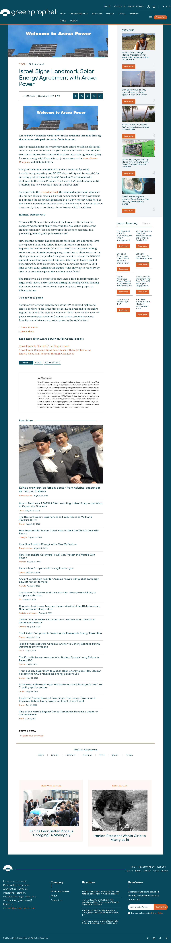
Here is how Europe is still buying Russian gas (46, 568)
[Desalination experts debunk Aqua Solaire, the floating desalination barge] (138, 186)
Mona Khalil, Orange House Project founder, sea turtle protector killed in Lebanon (135, 56)
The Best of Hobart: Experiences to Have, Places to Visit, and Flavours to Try (100, 913)
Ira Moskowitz (30, 96)
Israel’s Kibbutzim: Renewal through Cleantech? (46, 353)
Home (21, 510)
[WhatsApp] (94, 96)
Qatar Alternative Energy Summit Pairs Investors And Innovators (124, 281)
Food (21, 651)
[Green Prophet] (8, 868)
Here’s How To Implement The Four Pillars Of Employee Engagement (143, 281)
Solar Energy (52, 363)
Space (22, 664)
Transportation (25, 496)
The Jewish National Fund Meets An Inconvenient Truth (143, 304)
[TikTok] (160, 938)
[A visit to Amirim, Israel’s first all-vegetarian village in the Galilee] (138, 114)
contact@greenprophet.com (18, 908)
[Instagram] (166, 6)
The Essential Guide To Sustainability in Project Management (124, 235)
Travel (21, 524)
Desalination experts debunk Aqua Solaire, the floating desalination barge (135, 200)
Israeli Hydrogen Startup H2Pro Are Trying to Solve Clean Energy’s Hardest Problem (135, 163)
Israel (38, 363)
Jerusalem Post (49, 192)
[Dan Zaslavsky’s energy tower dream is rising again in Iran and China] (138, 79)
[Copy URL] (100, 96)
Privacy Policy (157, 913)
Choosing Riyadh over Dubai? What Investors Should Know (123, 258)
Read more (128, 66)
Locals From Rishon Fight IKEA (123, 302)
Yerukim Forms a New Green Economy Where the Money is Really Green (144, 235)
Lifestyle (23, 538)
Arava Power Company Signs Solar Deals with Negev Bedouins (55, 349)
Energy (22, 572)
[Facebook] (163, 6)
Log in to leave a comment (31, 736)
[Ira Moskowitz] (20, 96)
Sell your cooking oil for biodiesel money (144, 256)
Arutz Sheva (27, 331)
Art (20, 600)
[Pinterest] (87, 96)
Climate (22, 627)
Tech (22, 64)
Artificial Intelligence (28, 613)
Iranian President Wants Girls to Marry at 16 (120, 838)
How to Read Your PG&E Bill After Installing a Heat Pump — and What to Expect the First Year (100, 902)
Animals (22, 562)
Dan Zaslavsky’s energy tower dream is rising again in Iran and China (134, 92)
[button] (154, 6)
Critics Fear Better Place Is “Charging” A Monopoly (51, 833)
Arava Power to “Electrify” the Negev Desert (44, 346)
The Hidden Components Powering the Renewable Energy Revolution (60, 633)
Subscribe (161, 907)
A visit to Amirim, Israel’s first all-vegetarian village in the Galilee (135, 127)
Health (22, 691)
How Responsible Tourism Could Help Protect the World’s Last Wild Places (100, 922)
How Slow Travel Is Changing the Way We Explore (48, 544)
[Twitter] (81, 96)
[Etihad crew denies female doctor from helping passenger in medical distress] (61, 454)
